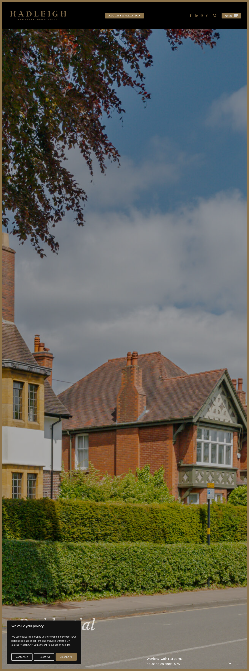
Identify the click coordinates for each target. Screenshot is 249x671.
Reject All (44, 657)
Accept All (66, 657)
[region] (44, 642)
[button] (231, 15)
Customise (22, 657)
